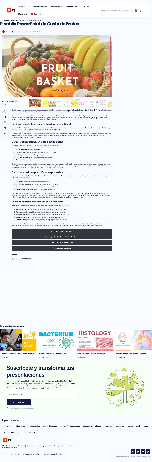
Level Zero (12, 32)
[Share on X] (5, 122)
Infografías (7, 426)
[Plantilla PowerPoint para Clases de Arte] (18, 340)
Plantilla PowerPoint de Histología (91, 353)
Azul (138, 426)
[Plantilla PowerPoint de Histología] (95, 340)
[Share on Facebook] (5, 117)
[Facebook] (133, 451)
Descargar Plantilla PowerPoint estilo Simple (62, 237)
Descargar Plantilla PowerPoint (62, 231)
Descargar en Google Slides (62, 242)
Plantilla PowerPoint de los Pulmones (131, 353)
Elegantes (33, 433)
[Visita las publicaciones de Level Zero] (3, 31)
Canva (130, 426)
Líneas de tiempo (50, 426)
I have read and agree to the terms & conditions (21, 408)
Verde (145, 426)
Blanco (98, 426)
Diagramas (20, 426)
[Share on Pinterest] (5, 127)
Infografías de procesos (70, 426)
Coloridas (26, 259)
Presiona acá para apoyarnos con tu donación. (115, 10)
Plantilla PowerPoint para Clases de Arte (17, 353)
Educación (87, 426)
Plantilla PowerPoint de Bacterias (52, 353)
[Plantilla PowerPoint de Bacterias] (57, 340)
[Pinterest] (148, 451)
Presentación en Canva (62, 248)
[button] (132, 10)
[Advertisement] (57, 293)
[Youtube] (143, 451)
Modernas (120, 426)
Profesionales (34, 426)
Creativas (108, 426)
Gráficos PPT (8, 433)
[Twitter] (138, 451)
